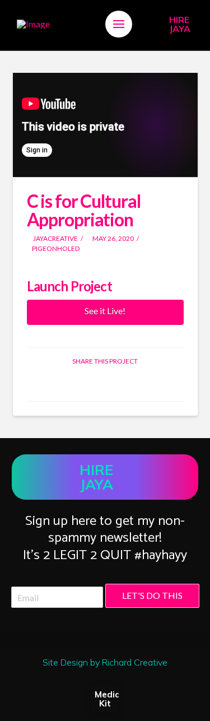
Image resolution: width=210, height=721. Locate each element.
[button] (118, 24)
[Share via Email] (131, 383)
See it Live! (105, 310)
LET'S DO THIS (152, 595)
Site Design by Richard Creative (105, 662)
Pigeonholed (56, 248)
